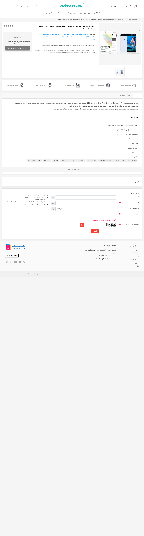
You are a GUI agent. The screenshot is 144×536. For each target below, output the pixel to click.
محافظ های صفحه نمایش (34, 161)
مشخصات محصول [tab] (125, 95)
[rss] (11, 262)
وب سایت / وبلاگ (133, 208)
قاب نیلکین (97, 13)
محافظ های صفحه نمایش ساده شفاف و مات (79, 37)
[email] (6, 262)
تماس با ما (60, 13)
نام (138, 197)
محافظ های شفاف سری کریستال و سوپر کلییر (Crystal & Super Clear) (69, 34)
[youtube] (15, 262)
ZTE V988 (62, 37)
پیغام (137, 214)
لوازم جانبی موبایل (85, 13)
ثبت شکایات (135, 259)
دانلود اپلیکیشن (11, 255)
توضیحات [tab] (138, 96)
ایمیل (137, 202)
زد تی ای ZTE (120, 19)
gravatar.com (18, 201)
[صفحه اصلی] (141, 19)
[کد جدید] (82, 225)
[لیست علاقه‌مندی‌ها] (126, 6)
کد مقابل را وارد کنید (132, 224)
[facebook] (19, 262)
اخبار (138, 256)
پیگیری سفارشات (48, 13)
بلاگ (137, 266)
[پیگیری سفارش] (131, 6)
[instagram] (24, 262)
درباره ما (136, 253)
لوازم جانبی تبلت (71, 13)
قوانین (137, 262)
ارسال (95, 231)
